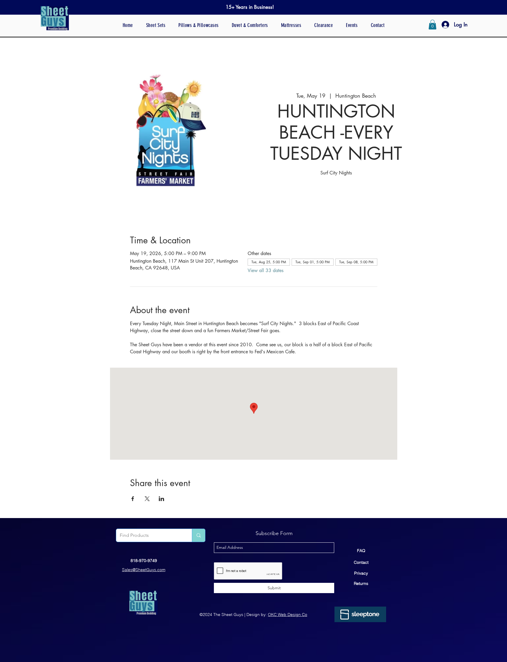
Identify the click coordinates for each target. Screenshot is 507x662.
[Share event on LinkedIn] (161, 498)
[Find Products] (198, 535)
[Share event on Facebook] (133, 498)
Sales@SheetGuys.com (143, 569)
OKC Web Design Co (287, 614)
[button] (432, 24)
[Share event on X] (147, 498)
